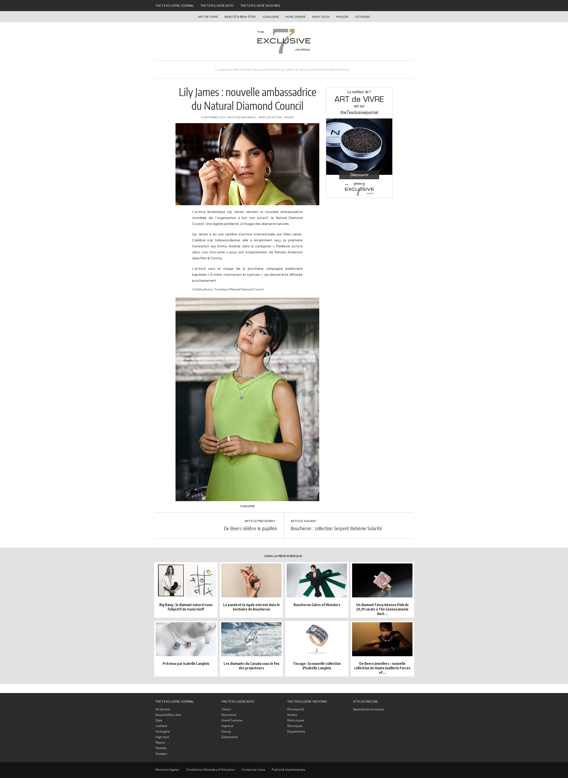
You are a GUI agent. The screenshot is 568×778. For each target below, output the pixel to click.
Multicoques (295, 720)
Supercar (227, 726)
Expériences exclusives (368, 709)
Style (159, 720)
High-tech (162, 737)
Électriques (295, 726)
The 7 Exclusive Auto (217, 5)
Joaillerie (270, 16)
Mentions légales (167, 769)
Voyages (362, 16)
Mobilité (161, 748)
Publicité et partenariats (288, 769)
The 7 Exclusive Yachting (260, 5)
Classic (226, 709)
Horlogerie (296, 16)
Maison (342, 16)
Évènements (229, 737)
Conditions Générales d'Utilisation (210, 769)
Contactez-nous (253, 769)
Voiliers (292, 715)
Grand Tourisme (231, 720)
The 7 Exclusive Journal (175, 5)
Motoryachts (295, 709)
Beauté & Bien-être (240, 16)
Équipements (296, 731)
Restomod (228, 715)
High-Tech (321, 16)
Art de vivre (208, 16)
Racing (226, 731)
